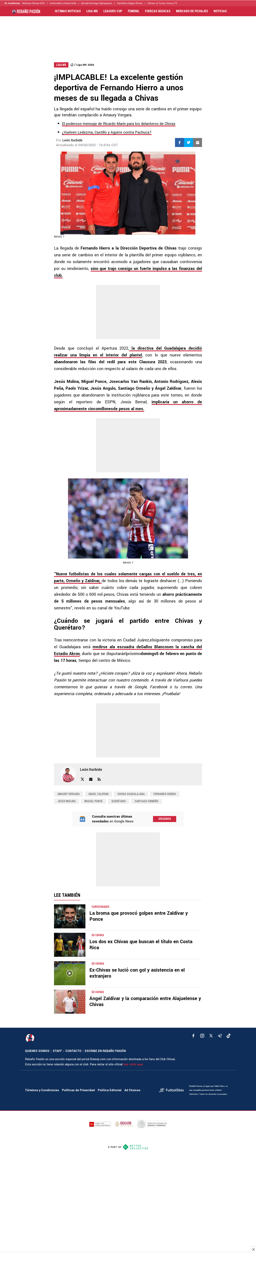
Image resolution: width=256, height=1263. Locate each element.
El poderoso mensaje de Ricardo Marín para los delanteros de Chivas (118, 123)
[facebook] (193, 1035)
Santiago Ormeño (146, 801)
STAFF (57, 1051)
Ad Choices (132, 1090)
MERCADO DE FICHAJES (192, 11)
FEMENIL (133, 11)
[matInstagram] (202, 1035)
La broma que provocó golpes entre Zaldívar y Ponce (138, 916)
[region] (128, 35)
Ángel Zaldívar (98, 794)
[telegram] (219, 1035)
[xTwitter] (211, 1035)
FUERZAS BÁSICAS (157, 11)
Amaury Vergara (68, 794)
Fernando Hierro (164, 794)
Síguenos (164, 818)
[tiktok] (228, 1035)
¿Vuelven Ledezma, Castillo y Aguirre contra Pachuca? (107, 132)
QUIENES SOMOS (37, 1051)
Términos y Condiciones (42, 1090)
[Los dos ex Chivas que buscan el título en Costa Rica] (69, 945)
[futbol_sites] (172, 1090)
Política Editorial (109, 1090)
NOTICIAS (220, 11)
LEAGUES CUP (112, 11)
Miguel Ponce (93, 801)
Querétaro (118, 801)
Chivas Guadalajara (131, 794)
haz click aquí (133, 1064)
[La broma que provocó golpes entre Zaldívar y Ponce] (69, 916)
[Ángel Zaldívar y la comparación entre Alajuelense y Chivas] (69, 1002)
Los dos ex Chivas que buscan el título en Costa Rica (140, 944)
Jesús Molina (66, 801)
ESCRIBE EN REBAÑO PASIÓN (105, 1051)
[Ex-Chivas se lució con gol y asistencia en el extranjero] (69, 973)
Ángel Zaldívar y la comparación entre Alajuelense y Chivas (145, 1001)
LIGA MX (92, 11)
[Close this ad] (253, 1249)
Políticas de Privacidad (78, 1090)
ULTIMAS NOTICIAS (68, 11)
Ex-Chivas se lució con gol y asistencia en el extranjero (137, 973)
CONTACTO (73, 1051)
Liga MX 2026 (85, 65)
